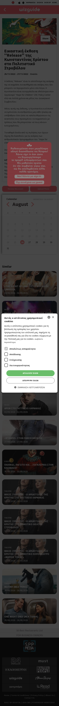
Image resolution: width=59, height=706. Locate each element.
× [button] (53, 317)
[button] (29, 387)
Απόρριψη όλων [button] (30, 380)
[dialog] (29, 353)
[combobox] (49, 317)
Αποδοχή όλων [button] (30, 373)
